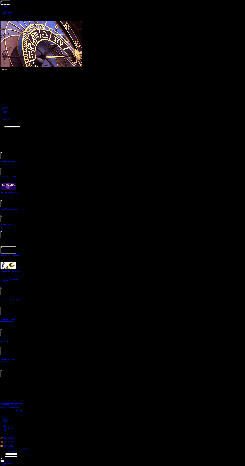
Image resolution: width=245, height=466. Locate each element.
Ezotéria (5, 6)
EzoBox (5, 420)
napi (9, 119)
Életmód (5, 13)
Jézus (16, 405)
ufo (8, 412)
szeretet (10, 410)
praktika (3, 408)
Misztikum (5, 7)
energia (9, 403)
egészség (20, 401)
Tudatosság (5, 10)
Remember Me (5, 458)
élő (17, 412)
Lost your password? (7, 463)
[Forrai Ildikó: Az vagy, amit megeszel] (8, 206)
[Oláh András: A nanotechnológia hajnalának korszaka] (6, 294)
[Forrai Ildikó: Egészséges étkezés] (8, 158)
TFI (21, 410)
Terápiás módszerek (7, 12)
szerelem (7, 410)
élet (15, 412)
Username (3, 453)
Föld (13, 403)
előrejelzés (2, 403)
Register (5, 464)
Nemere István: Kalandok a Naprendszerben (8, 360)
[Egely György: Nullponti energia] (6, 354)
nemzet (15, 407)
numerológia (19, 407)
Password (3, 456)
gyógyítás (20, 403)
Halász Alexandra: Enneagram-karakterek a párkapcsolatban (9, 438)
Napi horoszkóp (6, 425)
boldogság (7, 401)
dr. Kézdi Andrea (14, 401)
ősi (21, 412)
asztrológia (3, 401)
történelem (6, 412)
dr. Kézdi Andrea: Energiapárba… (10, 255)
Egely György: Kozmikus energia (10, 299)
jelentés (14, 405)
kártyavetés (6, 407)
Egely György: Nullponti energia (10, 341)
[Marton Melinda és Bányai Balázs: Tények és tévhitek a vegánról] (8, 174)
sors (8, 408)
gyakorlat (16, 403)
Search (2, 126)
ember (6, 403)
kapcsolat (2, 407)
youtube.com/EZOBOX (22, 15)
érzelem (19, 412)
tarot (12, 410)
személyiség (3, 410)
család (10, 401)
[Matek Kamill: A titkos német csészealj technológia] (6, 335)
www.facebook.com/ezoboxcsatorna (9, 15)
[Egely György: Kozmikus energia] (6, 314)
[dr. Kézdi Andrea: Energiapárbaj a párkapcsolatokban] (8, 253)
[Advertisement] (23, 89)
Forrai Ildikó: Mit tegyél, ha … (9, 240)
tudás (3, 412)
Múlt (4, 9)
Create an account (10, 451)
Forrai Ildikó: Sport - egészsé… (10, 271)
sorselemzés (12, 408)
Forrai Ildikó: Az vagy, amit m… (10, 209)
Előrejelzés (5, 419)
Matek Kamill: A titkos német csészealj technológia (9, 320)
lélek (9, 407)
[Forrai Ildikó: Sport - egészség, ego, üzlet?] (8, 268)
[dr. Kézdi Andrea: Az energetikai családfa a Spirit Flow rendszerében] (8, 189)
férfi (11, 403)
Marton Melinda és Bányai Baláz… (10, 176)
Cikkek (4, 417)
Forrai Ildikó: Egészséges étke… (10, 161)
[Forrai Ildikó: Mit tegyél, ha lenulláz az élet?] (8, 237)
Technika (5, 11)
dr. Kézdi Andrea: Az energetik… (10, 192)
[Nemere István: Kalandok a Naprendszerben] (6, 377)
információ (11, 405)
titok (1, 412)
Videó (4, 430)
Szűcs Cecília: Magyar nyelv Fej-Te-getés (9, 446)
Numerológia (6, 426)
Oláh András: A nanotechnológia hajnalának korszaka (10, 280)
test (18, 410)
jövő (18, 405)
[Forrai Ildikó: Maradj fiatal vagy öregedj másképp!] (8, 222)
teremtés (16, 410)
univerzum (12, 412)
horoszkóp (5, 119)
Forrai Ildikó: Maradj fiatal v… (9, 224)
